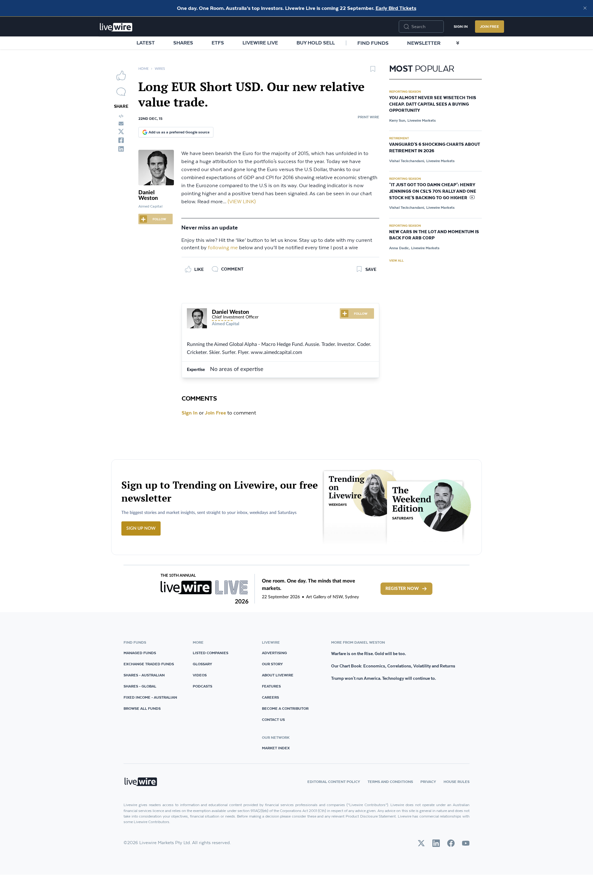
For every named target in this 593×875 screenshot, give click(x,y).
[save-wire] (372, 71)
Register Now (402, 589)
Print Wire (368, 117)
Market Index (276, 748)
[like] (121, 75)
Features (271, 686)
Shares (183, 43)
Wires (160, 68)
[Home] (116, 27)
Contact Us (273, 719)
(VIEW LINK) (242, 202)
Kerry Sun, (397, 120)
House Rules (456, 781)
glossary (202, 664)
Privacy (428, 781)
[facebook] (121, 140)
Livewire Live (260, 43)
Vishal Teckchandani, (407, 160)
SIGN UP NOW (141, 528)
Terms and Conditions (390, 781)
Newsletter (423, 43)
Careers (270, 697)
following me (223, 248)
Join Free (489, 26)
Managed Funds (140, 652)
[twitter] (121, 131)
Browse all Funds (142, 708)
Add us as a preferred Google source (179, 132)
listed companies (210, 652)
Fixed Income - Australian (150, 697)
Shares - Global (140, 686)
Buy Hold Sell (315, 43)
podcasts (202, 686)
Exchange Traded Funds (149, 664)
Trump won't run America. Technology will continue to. (383, 678)
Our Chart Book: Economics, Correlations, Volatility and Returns (393, 665)
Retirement (399, 138)
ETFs (218, 43)
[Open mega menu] (458, 43)
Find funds (373, 43)
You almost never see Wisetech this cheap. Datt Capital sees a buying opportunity (432, 104)
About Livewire (277, 675)
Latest (146, 43)
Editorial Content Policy (333, 781)
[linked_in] (121, 149)
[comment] (121, 92)
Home (143, 68)
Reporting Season (405, 91)
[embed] (121, 116)
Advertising (274, 652)
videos (200, 675)
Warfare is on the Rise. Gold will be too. (368, 653)
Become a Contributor (285, 708)
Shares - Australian (144, 675)
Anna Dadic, (399, 248)
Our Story (272, 664)
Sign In (461, 26)
